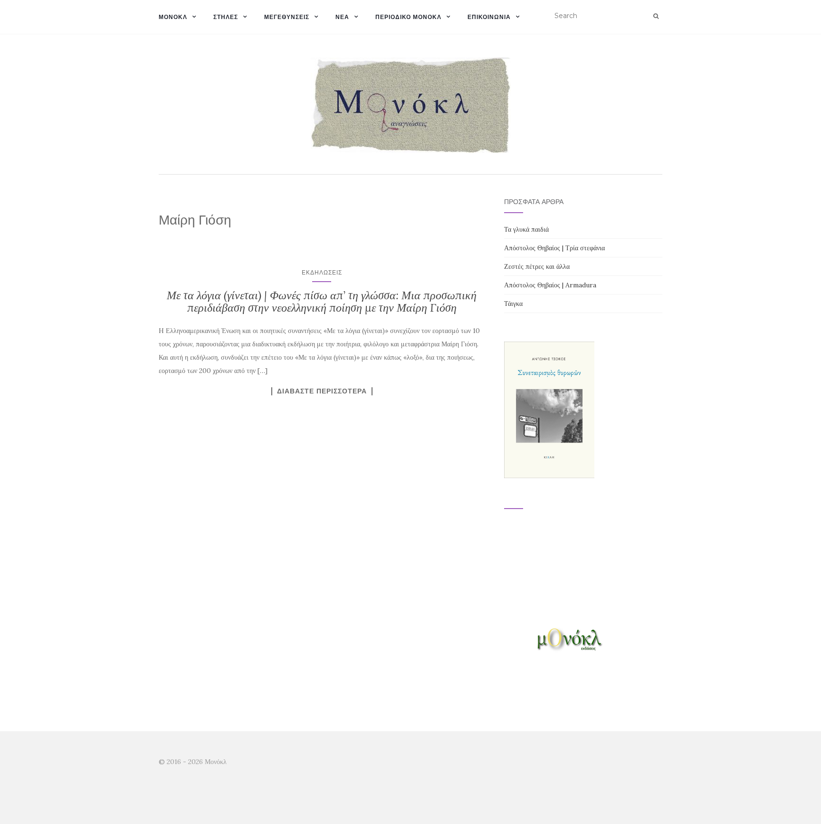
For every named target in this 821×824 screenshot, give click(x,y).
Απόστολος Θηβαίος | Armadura (550, 285)
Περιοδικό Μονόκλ (408, 16)
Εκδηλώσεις (322, 272)
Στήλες (225, 16)
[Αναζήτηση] (655, 16)
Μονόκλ (173, 16)
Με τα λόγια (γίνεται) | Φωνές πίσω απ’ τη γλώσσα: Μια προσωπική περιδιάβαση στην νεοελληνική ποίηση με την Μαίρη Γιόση (322, 301)
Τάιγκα (513, 303)
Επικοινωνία (489, 16)
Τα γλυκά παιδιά (526, 229)
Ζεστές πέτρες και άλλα (537, 266)
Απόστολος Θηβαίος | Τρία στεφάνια (554, 248)
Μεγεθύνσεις (286, 16)
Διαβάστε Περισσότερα (322, 391)
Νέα (342, 16)
